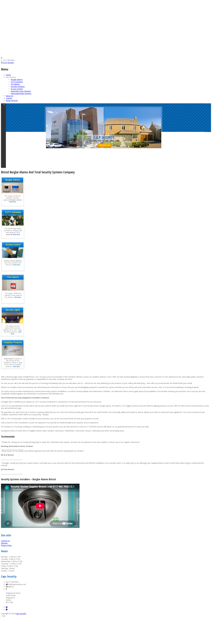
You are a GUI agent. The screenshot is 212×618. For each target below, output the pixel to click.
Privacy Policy (6, 545)
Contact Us (5, 541)
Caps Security (20, 613)
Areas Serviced (12, 100)
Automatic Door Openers (21, 91)
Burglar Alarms (17, 79)
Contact (9, 98)
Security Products (18, 86)
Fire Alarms (15, 84)
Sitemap (4, 543)
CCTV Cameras (17, 82)
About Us (9, 96)
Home (8, 75)
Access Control (17, 89)
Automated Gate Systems (21, 93)
